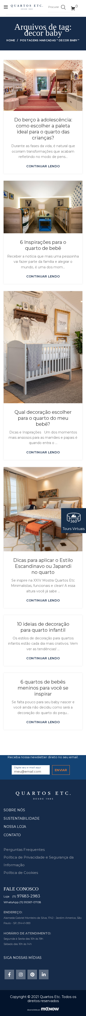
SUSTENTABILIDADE (22, 818)
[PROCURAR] (63, 7)
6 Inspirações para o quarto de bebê (43, 245)
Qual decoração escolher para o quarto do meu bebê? (43, 418)
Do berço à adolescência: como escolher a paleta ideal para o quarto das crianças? (43, 129)
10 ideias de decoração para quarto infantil (43, 627)
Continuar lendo (43, 166)
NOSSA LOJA (15, 826)
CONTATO (12, 835)
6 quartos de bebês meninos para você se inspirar (43, 688)
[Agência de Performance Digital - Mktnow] (43, 1008)
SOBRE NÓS (14, 810)
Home (10, 40)
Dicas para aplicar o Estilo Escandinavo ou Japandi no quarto (43, 566)
